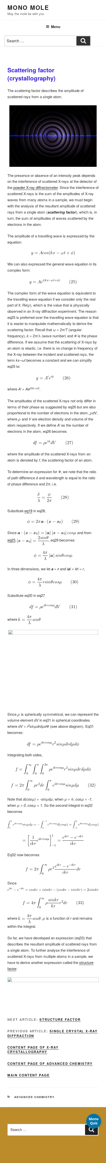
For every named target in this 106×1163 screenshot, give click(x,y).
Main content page (28, 1075)
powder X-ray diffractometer (35, 187)
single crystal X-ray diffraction (52, 1033)
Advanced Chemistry (34, 1097)
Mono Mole (28, 7)
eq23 (11, 540)
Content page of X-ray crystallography (33, 1049)
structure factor (59, 1019)
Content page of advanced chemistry (50, 1063)
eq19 (28, 510)
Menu (55, 26)
